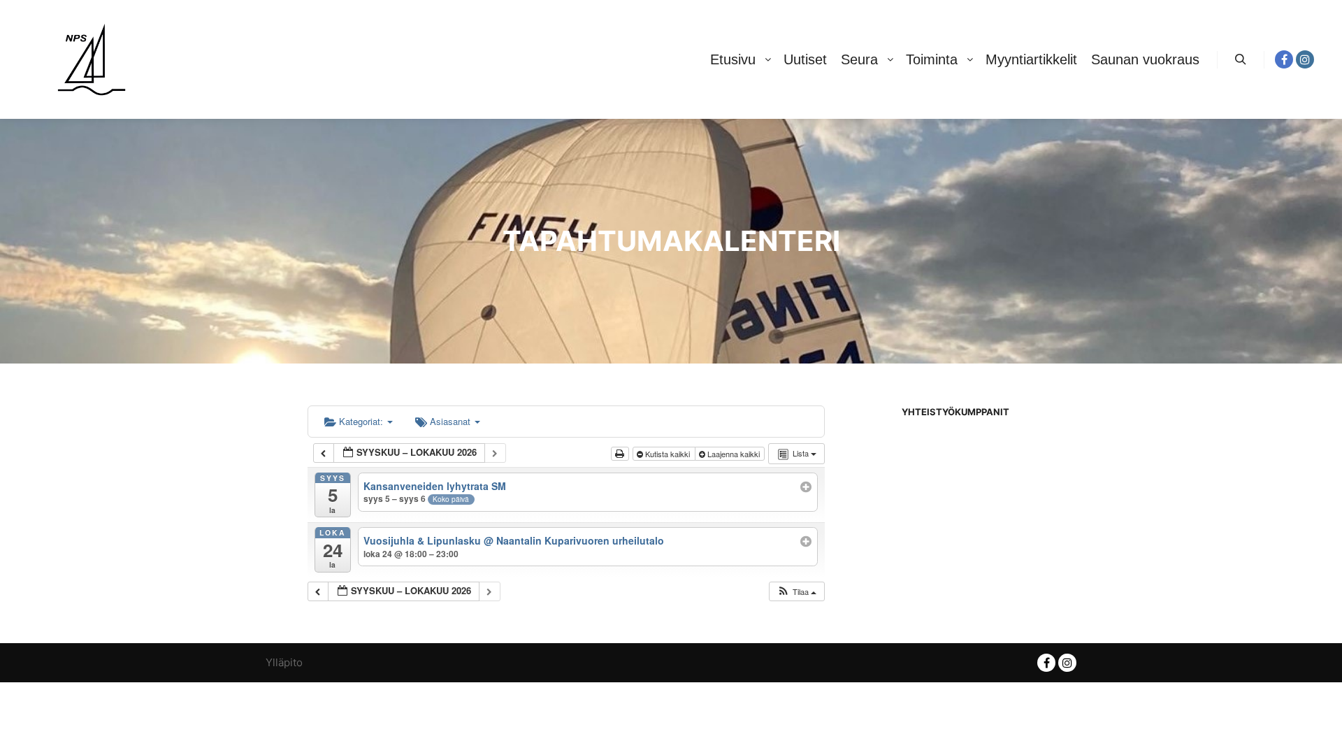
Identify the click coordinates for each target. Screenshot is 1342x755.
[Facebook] (1284, 59)
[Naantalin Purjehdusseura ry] (91, 59)
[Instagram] (1305, 59)
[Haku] (1240, 59)
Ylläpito (284, 662)
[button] (796, 591)
